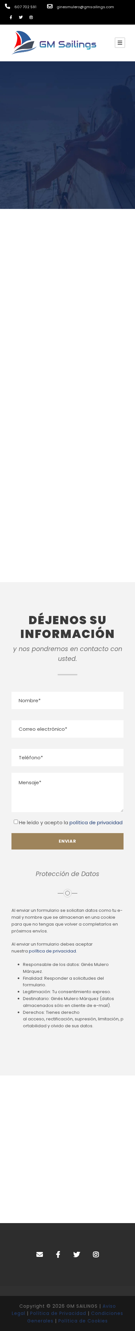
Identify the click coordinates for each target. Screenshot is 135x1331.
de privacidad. (61, 951)
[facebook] (11, 17)
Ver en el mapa (67, 551)
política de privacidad (96, 822)
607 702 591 (50, 319)
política (37, 951)
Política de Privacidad (58, 1313)
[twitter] (21, 17)
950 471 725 (85, 319)
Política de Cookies (83, 1321)
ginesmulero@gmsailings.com (67, 431)
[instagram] (31, 17)
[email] (39, 1254)
